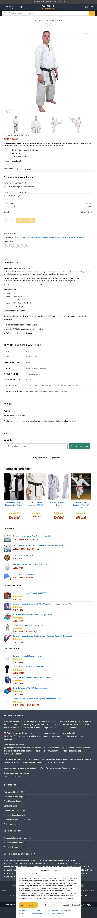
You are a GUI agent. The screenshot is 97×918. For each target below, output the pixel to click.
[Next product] (46, 25)
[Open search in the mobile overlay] (48, 13)
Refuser (48, 905)
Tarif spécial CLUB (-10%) (14, 792)
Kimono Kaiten (30, 237)
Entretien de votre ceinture (15, 847)
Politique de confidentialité (15, 815)
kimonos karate (61, 237)
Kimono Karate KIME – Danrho (58, 504)
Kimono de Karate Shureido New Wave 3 (13, 504)
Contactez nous (10, 806)
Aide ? (91, 890)
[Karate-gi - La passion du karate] (48, 7)
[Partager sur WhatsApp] (6, 246)
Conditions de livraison (13, 801)
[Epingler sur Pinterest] (22, 246)
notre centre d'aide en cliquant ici (60, 860)
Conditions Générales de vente (17, 820)
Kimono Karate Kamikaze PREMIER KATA (81, 505)
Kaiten (12, 241)
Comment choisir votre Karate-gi (17, 838)
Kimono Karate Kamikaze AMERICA (36, 504)
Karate (23, 237)
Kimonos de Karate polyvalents (46, 237)
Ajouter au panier (25, 220)
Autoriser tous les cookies (29, 905)
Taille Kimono (8, 169)
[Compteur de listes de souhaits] (82, 7)
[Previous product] (50, 25)
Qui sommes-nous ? (12, 824)
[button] (7, 7)
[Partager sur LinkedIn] (26, 246)
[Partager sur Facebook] (10, 246)
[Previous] (10, 71)
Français (17, 7)
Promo (4, 890)
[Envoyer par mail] (18, 246)
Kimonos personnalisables (75, 237)
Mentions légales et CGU (14, 811)
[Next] (84, 71)
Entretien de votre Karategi (15, 843)
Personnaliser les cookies (69, 905)
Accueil (39, 20)
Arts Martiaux (54, 20)
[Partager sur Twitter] (14, 246)
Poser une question (79, 446)
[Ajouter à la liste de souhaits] (85, 33)
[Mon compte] (87, 7)
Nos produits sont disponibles (16, 797)
